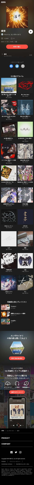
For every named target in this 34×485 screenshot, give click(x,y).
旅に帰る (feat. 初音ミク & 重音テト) (9, 95)
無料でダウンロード (17, 392)
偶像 (25, 248)
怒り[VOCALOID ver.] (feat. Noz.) (9, 117)
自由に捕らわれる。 (25, 160)
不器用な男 (9, 270)
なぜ (9, 248)
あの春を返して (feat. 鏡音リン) (25, 138)
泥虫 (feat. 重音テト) (25, 116)
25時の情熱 (25, 204)
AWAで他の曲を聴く (17, 358)
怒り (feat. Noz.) (25, 94)
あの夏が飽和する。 (9, 138)
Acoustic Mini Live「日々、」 (8, 182)
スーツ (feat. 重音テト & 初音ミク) (9, 160)
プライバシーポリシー (15, 461)
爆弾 (18, 430)
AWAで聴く (17, 47)
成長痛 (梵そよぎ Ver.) (8, 204)
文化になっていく (8, 226)
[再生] (31, 32)
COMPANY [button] (5, 444)
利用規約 (3, 461)
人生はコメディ (9, 291)
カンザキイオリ (16, 34)
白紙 (25, 270)
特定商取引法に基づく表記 (22, 464)
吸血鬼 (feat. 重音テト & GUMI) (25, 182)
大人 (25, 291)
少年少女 (25, 226)
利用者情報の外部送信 (6, 464)
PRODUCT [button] (5, 438)
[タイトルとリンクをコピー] (23, 66)
